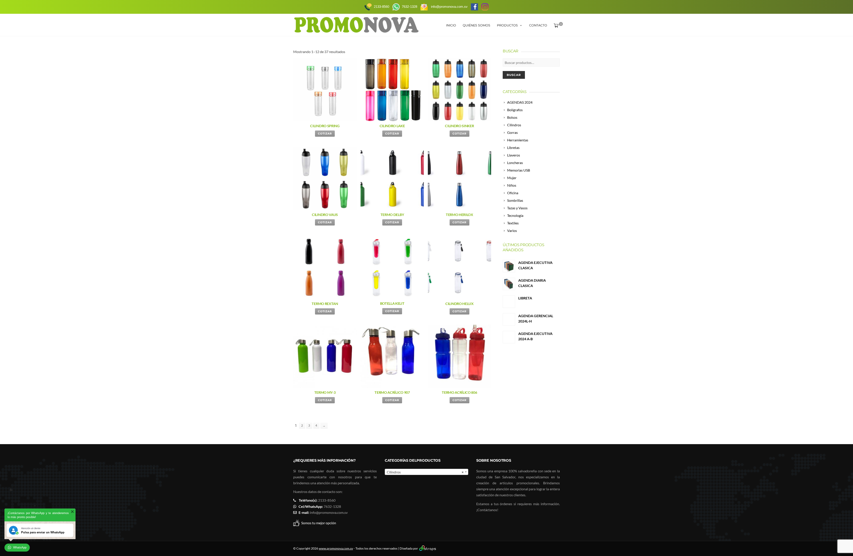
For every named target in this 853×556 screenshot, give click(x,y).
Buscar (514, 75)
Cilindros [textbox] (425, 472)
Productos (507, 25)
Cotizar (325, 133)
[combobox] (426, 472)
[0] (555, 25)
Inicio (451, 25)
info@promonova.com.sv (329, 512)
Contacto (538, 25)
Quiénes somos (476, 25)
